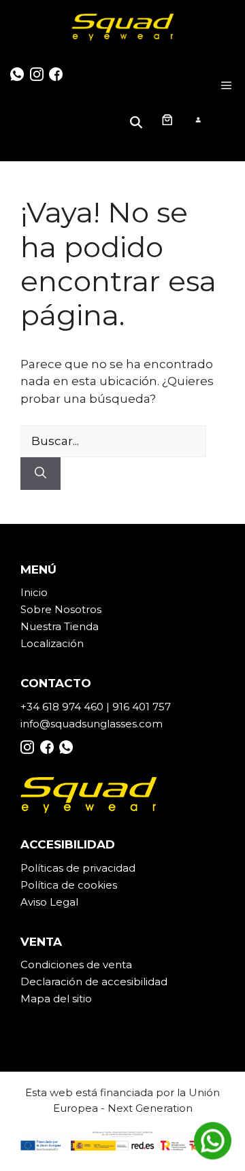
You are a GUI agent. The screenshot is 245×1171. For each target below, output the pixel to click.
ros (93, 609)
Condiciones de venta (76, 964)
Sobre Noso (51, 609)
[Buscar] (40, 473)
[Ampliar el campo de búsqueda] (138, 119)
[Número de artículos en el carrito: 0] (167, 119)
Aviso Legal (49, 901)
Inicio (34, 592)
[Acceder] (198, 119)
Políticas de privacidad (77, 867)
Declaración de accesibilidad (93, 981)
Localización (52, 643)
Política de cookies (68, 884)
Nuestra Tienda (59, 626)
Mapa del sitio (56, 998)
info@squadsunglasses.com (91, 723)
